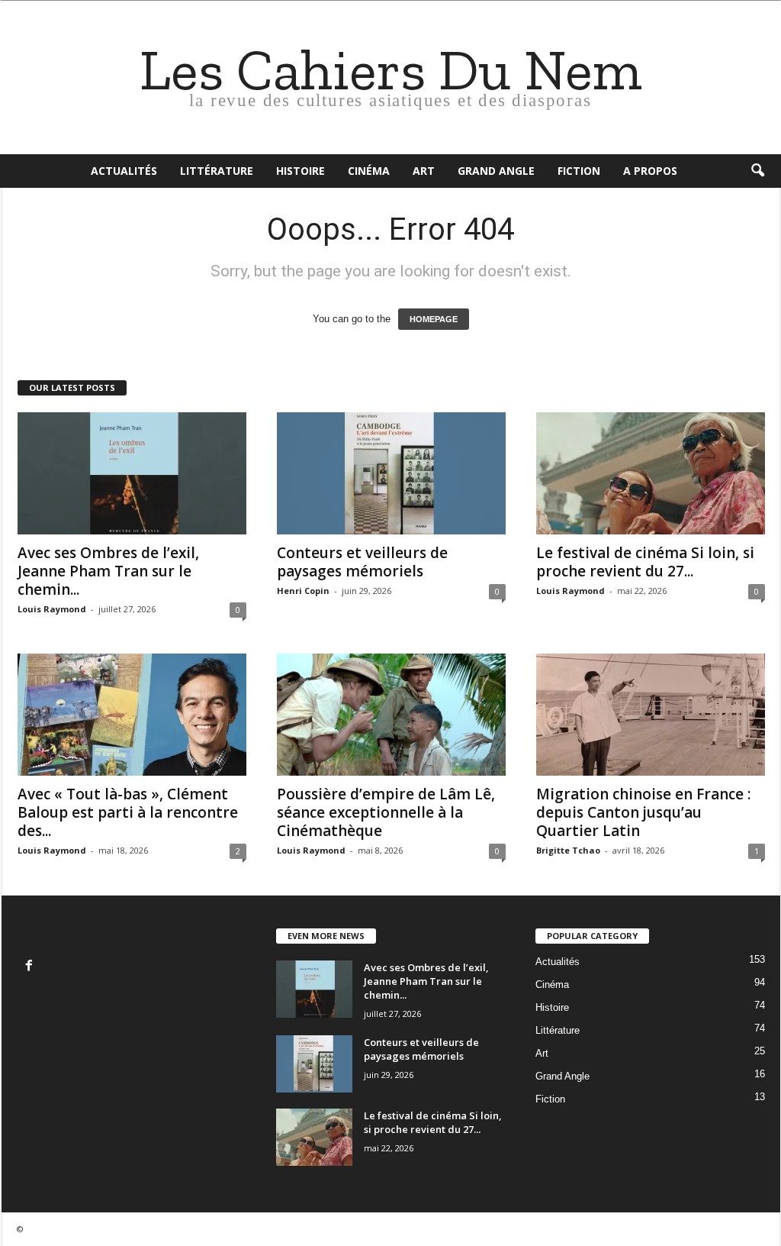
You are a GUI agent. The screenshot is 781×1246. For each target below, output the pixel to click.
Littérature (216, 170)
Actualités (124, 170)
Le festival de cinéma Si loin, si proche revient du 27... (645, 562)
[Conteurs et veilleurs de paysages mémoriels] (391, 473)
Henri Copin (303, 590)
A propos (650, 170)
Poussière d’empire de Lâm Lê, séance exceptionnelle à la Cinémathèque (386, 812)
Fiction (579, 170)
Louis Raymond (52, 609)
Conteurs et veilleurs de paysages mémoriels (362, 562)
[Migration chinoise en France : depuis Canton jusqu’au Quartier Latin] (650, 715)
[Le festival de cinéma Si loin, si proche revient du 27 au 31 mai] (650, 473)
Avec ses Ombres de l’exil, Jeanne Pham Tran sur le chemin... (108, 571)
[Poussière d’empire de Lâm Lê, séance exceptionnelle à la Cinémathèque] (391, 715)
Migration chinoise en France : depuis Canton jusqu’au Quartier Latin (643, 812)
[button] (757, 171)
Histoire (300, 170)
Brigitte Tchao (568, 850)
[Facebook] (31, 967)
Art (424, 170)
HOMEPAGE (434, 319)
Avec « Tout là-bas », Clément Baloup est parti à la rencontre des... (128, 812)
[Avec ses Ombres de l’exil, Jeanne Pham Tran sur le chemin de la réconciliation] (132, 473)
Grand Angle (496, 170)
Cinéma (369, 170)
